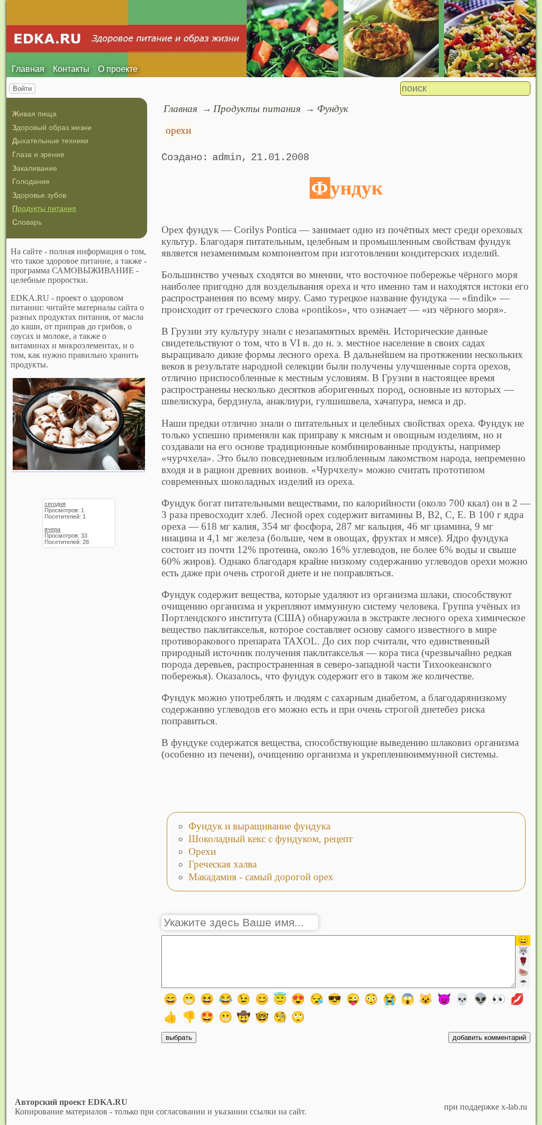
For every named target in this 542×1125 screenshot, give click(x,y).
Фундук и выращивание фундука (259, 826)
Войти (22, 89)
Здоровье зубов (39, 195)
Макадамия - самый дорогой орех (260, 876)
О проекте (118, 68)
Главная (28, 68)
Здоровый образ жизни (52, 127)
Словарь (27, 222)
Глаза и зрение (38, 154)
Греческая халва (222, 864)
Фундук (332, 108)
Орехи (202, 851)
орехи (178, 130)
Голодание (31, 181)
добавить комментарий (489, 1037)
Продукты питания (44, 208)
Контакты (71, 68)
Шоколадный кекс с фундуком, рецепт (270, 838)
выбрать (179, 1037)
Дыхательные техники (50, 140)
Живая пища (34, 113)
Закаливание (34, 168)
